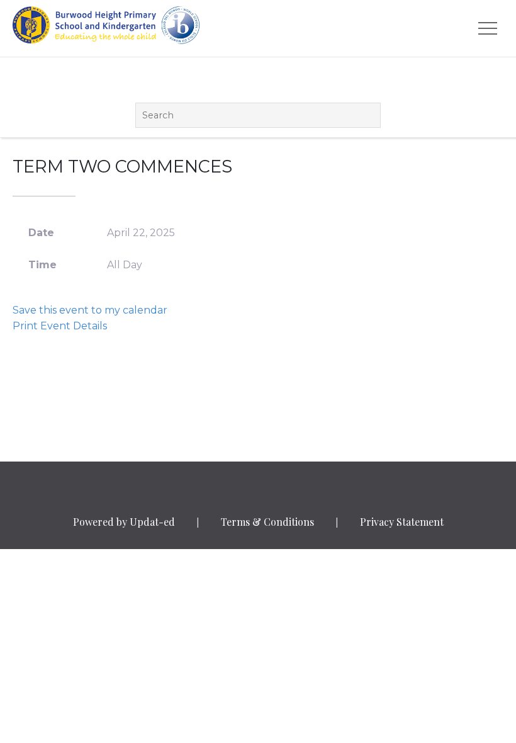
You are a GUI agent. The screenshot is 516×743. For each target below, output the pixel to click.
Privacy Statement (402, 521)
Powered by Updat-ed (124, 521)
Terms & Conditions (267, 521)
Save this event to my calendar (90, 310)
